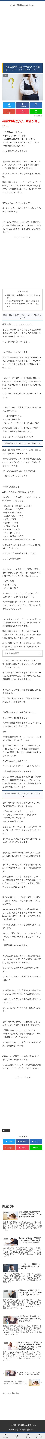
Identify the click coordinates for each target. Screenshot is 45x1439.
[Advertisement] (22, 35)
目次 (19, 291)
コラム (7, 1130)
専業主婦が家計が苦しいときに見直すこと (23, 301)
